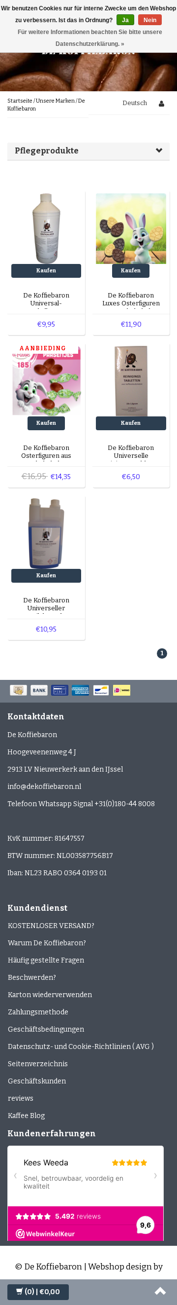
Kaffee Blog (26, 1116)
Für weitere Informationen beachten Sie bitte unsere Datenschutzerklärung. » (90, 38)
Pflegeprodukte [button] (47, 150)
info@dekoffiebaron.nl (44, 787)
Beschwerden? (32, 977)
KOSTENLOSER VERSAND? (51, 926)
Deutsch (134, 103)
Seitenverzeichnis (38, 1064)
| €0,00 (42, 1292)
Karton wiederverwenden (50, 995)
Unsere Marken (55, 101)
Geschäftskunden (37, 1081)
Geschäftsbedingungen (46, 1029)
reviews (20, 1098)
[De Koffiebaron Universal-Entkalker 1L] (46, 228)
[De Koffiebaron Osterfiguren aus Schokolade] (46, 380)
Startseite (19, 101)
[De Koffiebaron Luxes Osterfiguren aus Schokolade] (131, 228)
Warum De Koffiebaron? (47, 943)
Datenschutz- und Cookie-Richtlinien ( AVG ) (81, 1047)
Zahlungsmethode (38, 1012)
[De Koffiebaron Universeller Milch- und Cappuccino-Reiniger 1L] (46, 533)
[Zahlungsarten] (71, 691)
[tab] (88, 151)
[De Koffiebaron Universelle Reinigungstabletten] (131, 380)
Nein (150, 20)
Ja (125, 20)
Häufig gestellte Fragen (46, 960)
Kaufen (46, 270)
